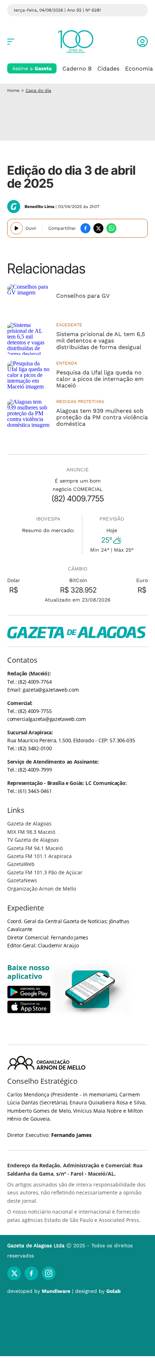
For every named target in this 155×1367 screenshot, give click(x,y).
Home (13, 90)
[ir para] (90, 989)
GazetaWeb (21, 864)
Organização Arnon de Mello (41, 888)
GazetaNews (22, 880)
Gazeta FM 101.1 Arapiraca (39, 856)
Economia (139, 68)
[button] (142, 41)
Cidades (108, 68)
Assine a (32, 68)
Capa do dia (38, 90)
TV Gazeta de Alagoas (33, 839)
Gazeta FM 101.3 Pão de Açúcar (45, 872)
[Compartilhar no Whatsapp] (111, 228)
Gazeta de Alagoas (29, 823)
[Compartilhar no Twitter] (98, 228)
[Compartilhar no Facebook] (85, 228)
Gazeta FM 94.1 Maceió (35, 848)
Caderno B (77, 68)
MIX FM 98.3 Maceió (31, 831)
